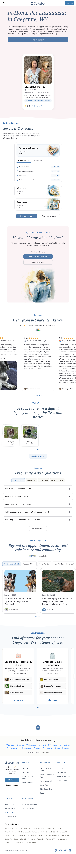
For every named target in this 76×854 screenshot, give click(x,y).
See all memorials (38, 456)
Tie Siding (53, 745)
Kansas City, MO (10, 835)
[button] (38, 363)
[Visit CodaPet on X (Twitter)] (65, 850)
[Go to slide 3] (37, 395)
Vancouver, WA (32, 842)
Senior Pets (44, 785)
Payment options (49, 216)
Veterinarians (61, 772)
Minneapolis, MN (54, 835)
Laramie (11, 745)
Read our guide (38, 262)
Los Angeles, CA (32, 835)
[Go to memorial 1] (37, 449)
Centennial (27, 748)
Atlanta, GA (18, 828)
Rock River (48, 748)
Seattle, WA (8, 842)
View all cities (45, 752)
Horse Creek (66, 745)
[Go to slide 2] (36, 395)
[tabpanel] (38, 173)
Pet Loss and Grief (46, 781)
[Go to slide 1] (35, 616)
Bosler (38, 748)
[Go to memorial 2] (38, 449)
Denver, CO (16, 832)
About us (60, 768)
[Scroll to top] (38, 727)
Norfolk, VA (8, 839)
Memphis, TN (43, 835)
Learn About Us (10, 817)
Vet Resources (10, 808)
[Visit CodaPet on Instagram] (70, 850)
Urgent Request (12, 785)
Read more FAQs (38, 528)
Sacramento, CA (62, 839)
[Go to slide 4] (39, 395)
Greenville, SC (50, 832)
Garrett (66, 748)
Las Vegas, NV (21, 835)
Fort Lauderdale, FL (38, 832)
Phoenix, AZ (31, 839)
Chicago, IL (60, 828)
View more (18, 700)
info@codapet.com (29, 804)
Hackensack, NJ (62, 832)
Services (25, 768)
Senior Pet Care (44, 564)
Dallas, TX (8, 832)
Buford (43, 745)
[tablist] (38, 160)
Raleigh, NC (40, 839)
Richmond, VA (50, 839)
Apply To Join (9, 804)
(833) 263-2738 (28, 808)
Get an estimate (27, 216)
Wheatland (32, 745)
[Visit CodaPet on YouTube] (60, 850)
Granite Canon (14, 748)
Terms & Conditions (64, 776)
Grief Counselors (46, 789)
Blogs (42, 793)
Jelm (58, 748)
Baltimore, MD (28, 828)
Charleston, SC (39, 828)
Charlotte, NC (50, 828)
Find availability (38, 40)
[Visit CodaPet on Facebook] (56, 850)
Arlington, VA (9, 828)
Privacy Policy (62, 780)
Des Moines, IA (25, 832)
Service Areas (27, 772)
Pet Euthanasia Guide (12, 564)
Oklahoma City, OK (20, 839)
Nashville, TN (65, 835)
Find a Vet (70, 3)
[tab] (24, 160)
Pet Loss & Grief (29, 564)
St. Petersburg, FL (19, 842)
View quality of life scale (38, 256)
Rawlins (21, 745)
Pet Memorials (27, 783)
